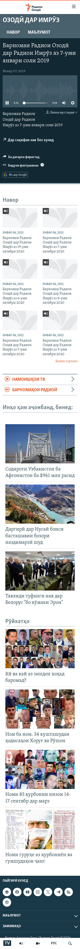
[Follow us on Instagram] (38, 892)
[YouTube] (37, 943)
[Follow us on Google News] (7, 892)
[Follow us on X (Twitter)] (48, 892)
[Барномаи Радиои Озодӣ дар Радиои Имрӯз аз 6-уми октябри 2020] (20, 269)
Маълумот (39, 32)
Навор (13, 32)
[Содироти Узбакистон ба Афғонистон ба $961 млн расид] (40, 443)
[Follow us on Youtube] (27, 892)
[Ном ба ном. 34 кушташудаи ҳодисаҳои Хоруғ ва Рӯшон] (40, 709)
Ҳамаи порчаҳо (66, 361)
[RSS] (68, 892)
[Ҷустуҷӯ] (70, 943)
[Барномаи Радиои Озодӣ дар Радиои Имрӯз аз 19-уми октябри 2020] (20, 218)
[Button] (21, 158)
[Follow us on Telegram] (58, 892)
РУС (54, 943)
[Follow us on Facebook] (17, 892)
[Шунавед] (21, 943)
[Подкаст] (7, 902)
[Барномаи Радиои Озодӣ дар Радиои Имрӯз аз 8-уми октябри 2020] (60, 269)
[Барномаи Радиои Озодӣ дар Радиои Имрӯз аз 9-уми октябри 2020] (60, 320)
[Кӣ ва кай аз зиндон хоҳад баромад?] (40, 648)
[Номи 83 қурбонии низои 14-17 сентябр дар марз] (40, 769)
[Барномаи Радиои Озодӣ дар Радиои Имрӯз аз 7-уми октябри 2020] (60, 218)
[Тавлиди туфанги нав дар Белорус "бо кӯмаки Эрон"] (40, 571)
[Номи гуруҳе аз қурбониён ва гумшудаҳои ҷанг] (40, 829)
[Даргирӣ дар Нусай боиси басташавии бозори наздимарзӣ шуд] (40, 504)
